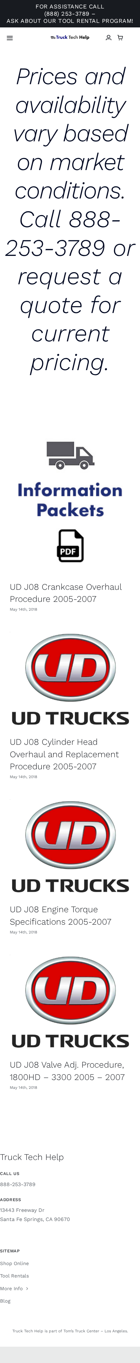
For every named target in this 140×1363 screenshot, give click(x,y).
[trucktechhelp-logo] (70, 37)
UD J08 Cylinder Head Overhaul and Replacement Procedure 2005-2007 (64, 754)
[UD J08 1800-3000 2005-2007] (70, 498)
